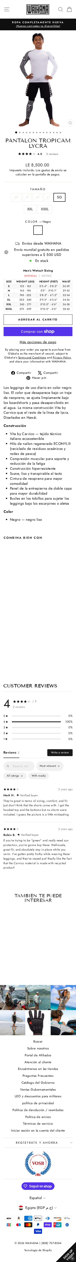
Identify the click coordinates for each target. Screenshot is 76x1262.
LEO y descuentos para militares (38, 1096)
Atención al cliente (37, 1062)
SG (59, 197)
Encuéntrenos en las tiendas (38, 1069)
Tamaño (38, 189)
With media (39, 776)
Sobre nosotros (38, 1048)
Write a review (60, 752)
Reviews (11, 752)
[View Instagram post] (12, 997)
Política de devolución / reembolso (37, 1110)
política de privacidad (38, 1103)
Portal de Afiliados (38, 1055)
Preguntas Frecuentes (38, 1075)
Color (38, 222)
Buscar (38, 1041)
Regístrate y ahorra (37, 1143)
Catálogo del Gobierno (38, 1082)
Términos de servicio (38, 1123)
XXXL (45, 209)
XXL (30, 209)
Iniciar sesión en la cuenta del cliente (38, 1130)
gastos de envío (51, 170)
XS (16, 197)
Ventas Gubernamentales (38, 1089)
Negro (38, 230)
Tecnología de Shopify (38, 1250)
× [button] (72, 1258)
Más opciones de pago (38, 342)
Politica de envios (38, 1117)
